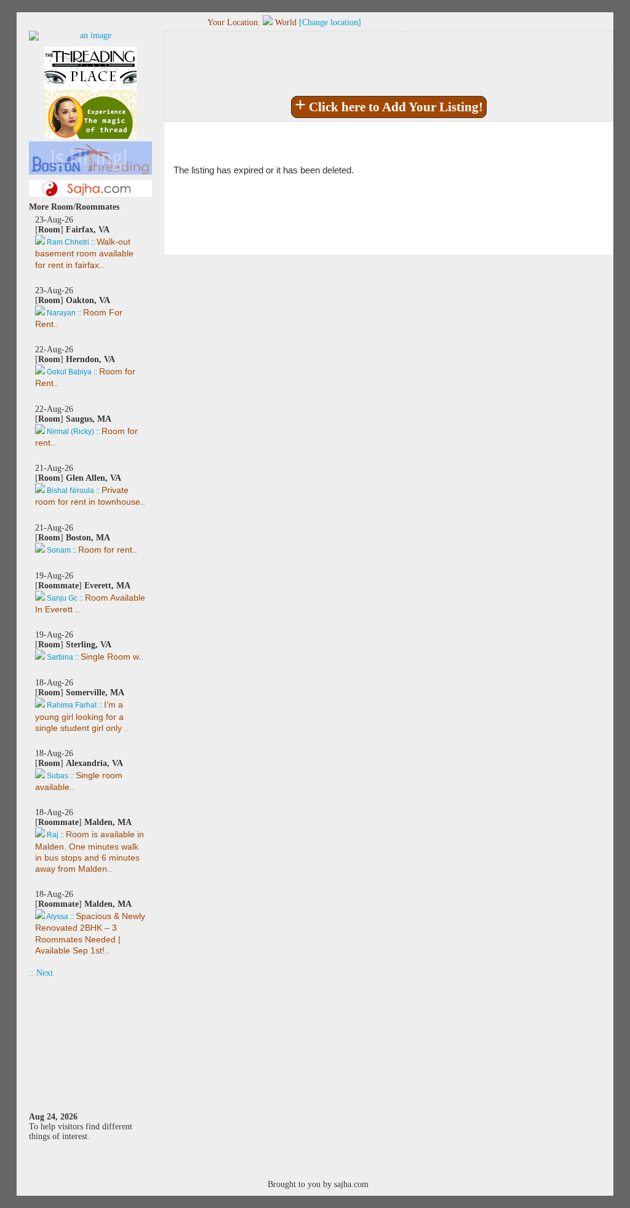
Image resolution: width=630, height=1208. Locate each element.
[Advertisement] (90, 1039)
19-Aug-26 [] (90, 592)
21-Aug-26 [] (90, 485)
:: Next (41, 972)
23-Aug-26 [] (84, 242)
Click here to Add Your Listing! (389, 106)
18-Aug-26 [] (82, 705)
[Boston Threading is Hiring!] (90, 171)
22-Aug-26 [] (85, 366)
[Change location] (330, 22)
